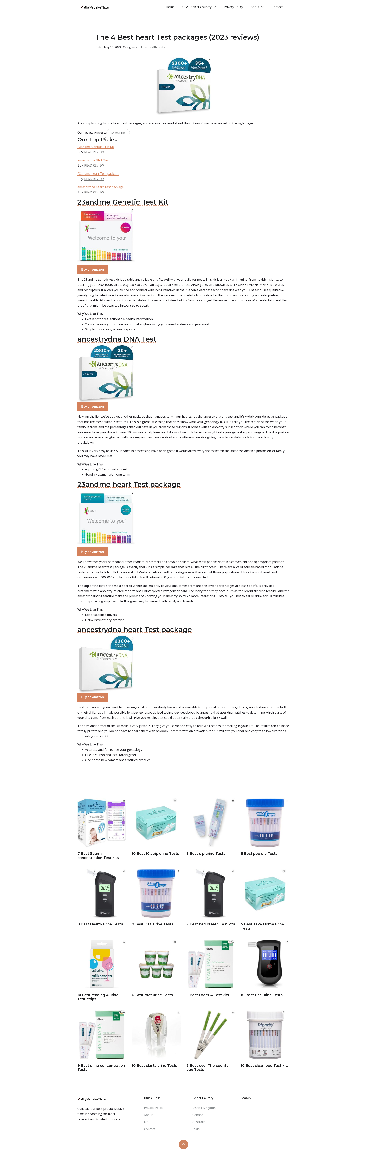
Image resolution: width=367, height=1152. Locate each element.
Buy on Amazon (92, 269)
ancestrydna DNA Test (93, 160)
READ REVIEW (94, 152)
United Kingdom (204, 1108)
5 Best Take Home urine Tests (262, 926)
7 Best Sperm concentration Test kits (98, 856)
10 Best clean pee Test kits (265, 1065)
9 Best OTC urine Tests (152, 924)
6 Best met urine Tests (152, 995)
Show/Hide (118, 133)
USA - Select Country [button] (197, 7)
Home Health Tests (152, 47)
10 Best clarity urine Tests (154, 1065)
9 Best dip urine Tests (205, 854)
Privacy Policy (233, 7)
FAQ (147, 1122)
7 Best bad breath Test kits (210, 924)
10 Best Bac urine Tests (262, 995)
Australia (198, 1122)
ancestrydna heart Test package (100, 187)
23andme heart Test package (98, 174)
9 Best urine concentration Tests (101, 1067)
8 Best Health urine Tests (100, 924)
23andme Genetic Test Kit (95, 147)
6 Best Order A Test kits (207, 995)
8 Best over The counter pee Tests (208, 1067)
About (148, 1115)
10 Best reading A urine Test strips (98, 997)
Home (170, 7)
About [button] (255, 7)
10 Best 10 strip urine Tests (155, 854)
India (196, 1129)
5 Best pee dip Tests (259, 854)
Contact (277, 7)
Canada (197, 1115)
